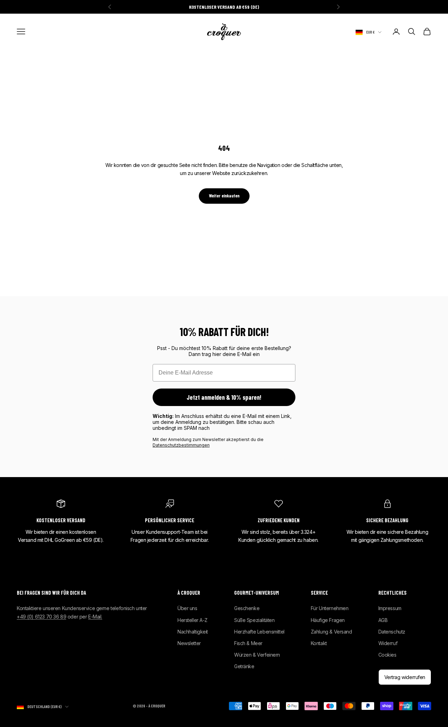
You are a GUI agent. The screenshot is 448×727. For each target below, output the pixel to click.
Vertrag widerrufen (404, 677)
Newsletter (189, 643)
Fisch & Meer (248, 643)
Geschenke (246, 608)
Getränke (244, 666)
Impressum (389, 608)
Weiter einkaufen (224, 195)
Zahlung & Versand (331, 632)
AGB (383, 620)
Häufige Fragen (328, 620)
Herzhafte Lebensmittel (259, 632)
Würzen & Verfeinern (257, 655)
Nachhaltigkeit (192, 632)
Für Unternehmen (330, 608)
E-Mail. (95, 617)
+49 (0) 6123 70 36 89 (41, 617)
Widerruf (388, 643)
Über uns (187, 608)
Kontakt (319, 643)
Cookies (387, 655)
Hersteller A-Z (192, 620)
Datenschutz (391, 632)
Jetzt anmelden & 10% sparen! (224, 397)
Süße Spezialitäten (254, 620)
